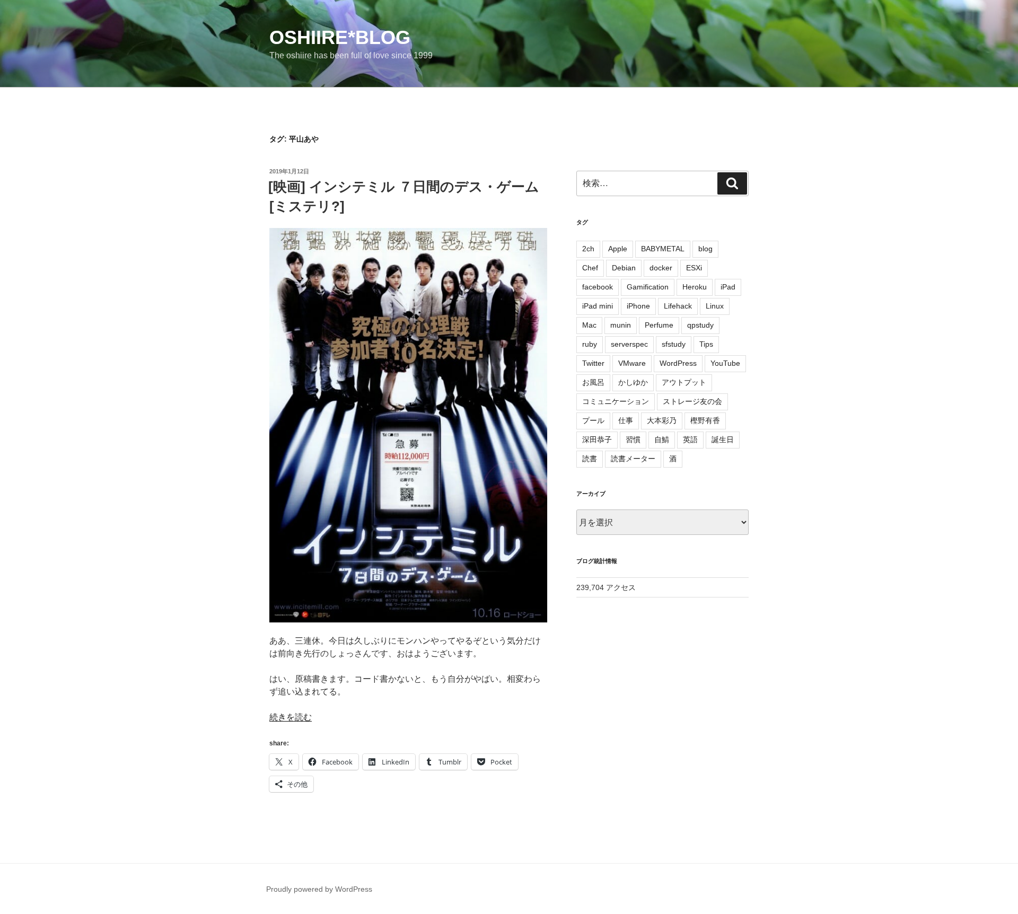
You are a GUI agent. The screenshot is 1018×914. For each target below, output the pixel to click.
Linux (715, 306)
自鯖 (661, 439)
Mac (589, 325)
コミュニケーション (615, 401)
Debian (624, 267)
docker (661, 267)
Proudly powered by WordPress (319, 889)
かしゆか (633, 382)
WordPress (678, 363)
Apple (617, 248)
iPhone (638, 306)
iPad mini (597, 306)
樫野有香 (705, 420)
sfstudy (674, 344)
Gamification (648, 287)
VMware (632, 363)
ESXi (694, 267)
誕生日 (723, 439)
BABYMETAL (662, 248)
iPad (728, 287)
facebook (597, 287)
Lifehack (678, 306)
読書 (589, 458)
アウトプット (684, 382)
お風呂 (593, 382)
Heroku (694, 287)
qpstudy (700, 325)
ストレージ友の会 (692, 401)
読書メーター (633, 458)
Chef (590, 267)
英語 (690, 439)
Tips (706, 344)
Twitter (593, 363)
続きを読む (290, 717)
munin (620, 325)
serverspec (629, 344)
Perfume (659, 325)
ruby (589, 344)
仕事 (625, 420)
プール (593, 420)
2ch (588, 248)
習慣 (633, 439)
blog (705, 248)
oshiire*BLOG (339, 37)
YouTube (725, 363)
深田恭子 (597, 439)
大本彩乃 (662, 420)
